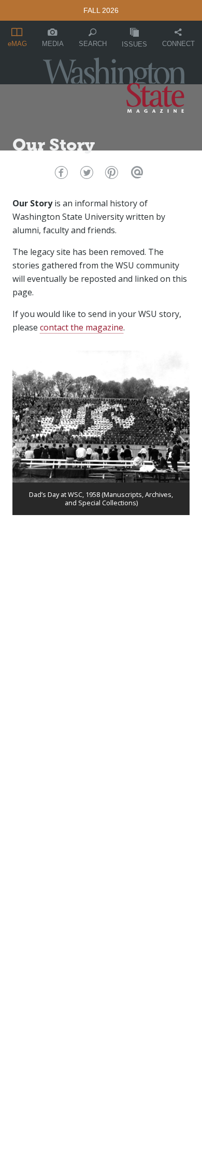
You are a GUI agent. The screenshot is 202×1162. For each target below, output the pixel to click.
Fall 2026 (101, 10)
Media (53, 44)
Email (135, 175)
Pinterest (110, 175)
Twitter (85, 175)
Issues (134, 44)
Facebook (59, 175)
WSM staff (44, 164)
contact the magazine (81, 327)
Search (93, 44)
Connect (178, 44)
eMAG (17, 44)
